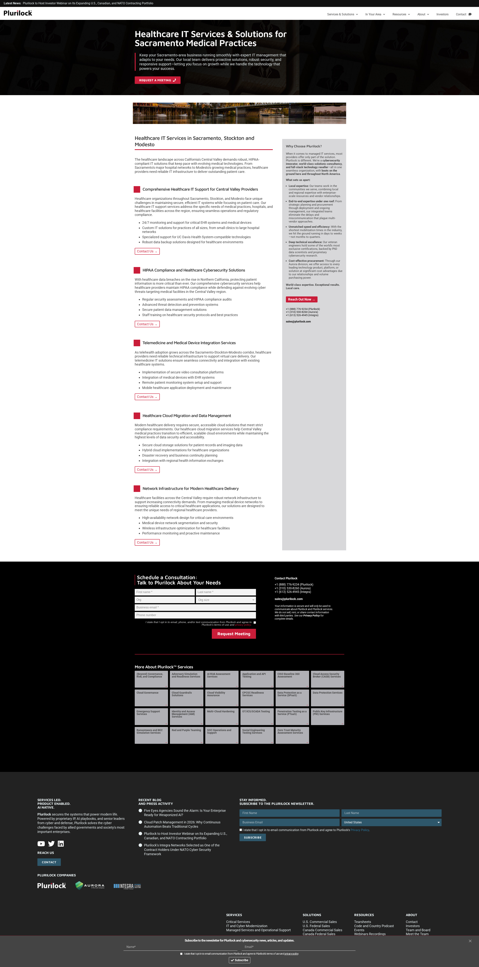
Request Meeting (233, 633)
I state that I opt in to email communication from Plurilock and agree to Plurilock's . (306, 830)
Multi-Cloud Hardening (220, 711)
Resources (399, 14)
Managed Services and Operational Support (258, 930)
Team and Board (418, 930)
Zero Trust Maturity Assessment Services (290, 731)
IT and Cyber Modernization (246, 926)
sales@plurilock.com (298, 321)
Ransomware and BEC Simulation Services (150, 731)
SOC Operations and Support (219, 731)
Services (234, 915)
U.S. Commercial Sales (320, 922)
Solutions (312, 915)
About (421, 14)
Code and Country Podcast (374, 926)
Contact (462, 14)
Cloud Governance (147, 692)
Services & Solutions (340, 14)
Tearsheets (362, 922)
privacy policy (243, 624)
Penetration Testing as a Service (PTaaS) (292, 713)
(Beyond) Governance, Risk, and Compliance (150, 675)
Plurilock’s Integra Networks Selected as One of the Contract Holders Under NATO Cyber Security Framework (182, 849)
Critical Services (238, 922)
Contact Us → (147, 251)
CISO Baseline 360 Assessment (288, 675)
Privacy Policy (311, 615)
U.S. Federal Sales (316, 926)
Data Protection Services (327, 692)
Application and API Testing (254, 675)
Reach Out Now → (301, 299)
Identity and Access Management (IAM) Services (183, 714)
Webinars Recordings (370, 934)
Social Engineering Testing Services (253, 731)
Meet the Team (417, 934)
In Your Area (373, 14)
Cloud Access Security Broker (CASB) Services (327, 675)
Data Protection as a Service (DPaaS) (289, 694)
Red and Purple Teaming (186, 730)
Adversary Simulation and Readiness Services (186, 675)
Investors (443, 14)
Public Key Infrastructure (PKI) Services (327, 713)
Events (359, 930)
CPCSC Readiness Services (253, 694)
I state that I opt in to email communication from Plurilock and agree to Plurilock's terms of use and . (241, 953)
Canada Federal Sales (319, 934)
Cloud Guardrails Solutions (182, 694)
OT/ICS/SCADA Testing (256, 711)
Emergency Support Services (148, 713)
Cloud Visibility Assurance (216, 694)
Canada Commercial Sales (322, 930)
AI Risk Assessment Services (218, 675)
